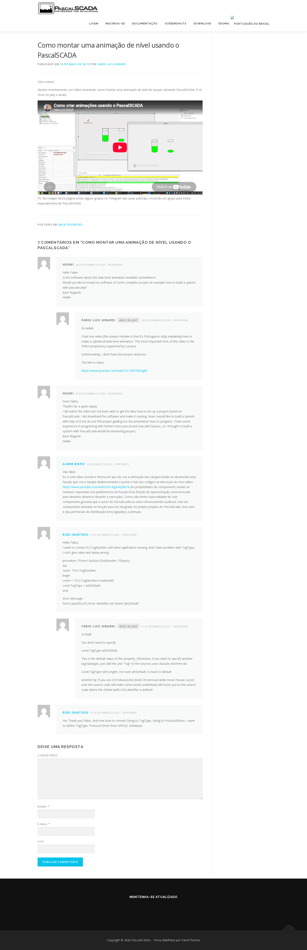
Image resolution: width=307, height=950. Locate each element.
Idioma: (224, 23)
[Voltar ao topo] (289, 930)
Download (202, 23)
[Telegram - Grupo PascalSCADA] (138, 908)
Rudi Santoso (76, 535)
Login (93, 23)
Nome (43, 806)
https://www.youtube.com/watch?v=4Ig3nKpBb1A (96, 487)
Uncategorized (70, 224)
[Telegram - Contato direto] (168, 908)
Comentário (48, 755)
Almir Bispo (74, 464)
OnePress (168, 940)
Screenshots (175, 23)
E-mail (44, 824)
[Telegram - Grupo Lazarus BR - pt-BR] (158, 908)
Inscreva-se (115, 23)
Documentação (145, 23)
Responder (115, 264)
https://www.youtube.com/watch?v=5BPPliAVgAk (114, 371)
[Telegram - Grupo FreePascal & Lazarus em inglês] (148, 908)
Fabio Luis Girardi (111, 64)
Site (41, 841)
